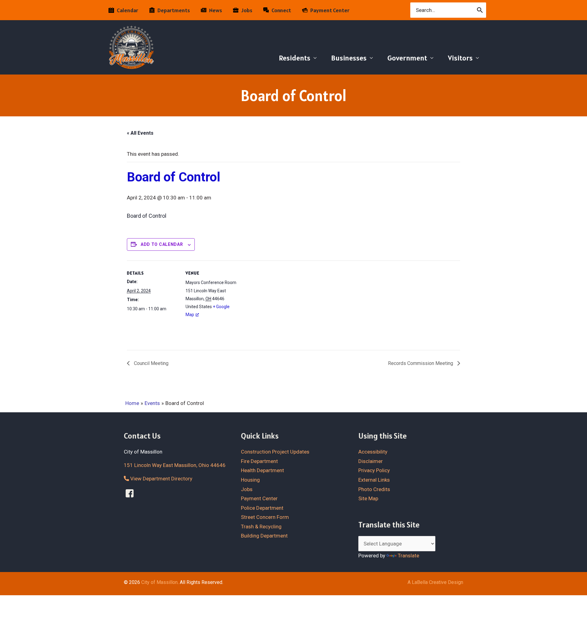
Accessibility (372, 452)
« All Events (140, 133)
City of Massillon (159, 582)
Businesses (349, 58)
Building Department (264, 536)
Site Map (368, 498)
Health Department (262, 470)
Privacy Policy (374, 470)
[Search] (480, 10)
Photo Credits (374, 489)
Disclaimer (370, 461)
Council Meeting (150, 363)
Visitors (460, 58)
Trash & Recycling (261, 526)
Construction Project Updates (275, 452)
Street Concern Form (265, 517)
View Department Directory (160, 479)
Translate (408, 555)
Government (407, 58)
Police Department (262, 508)
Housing (250, 480)
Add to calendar (162, 244)
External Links (374, 480)
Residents (294, 58)
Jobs (247, 489)
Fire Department (259, 461)
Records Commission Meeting (421, 363)
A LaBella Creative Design (435, 582)
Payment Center (259, 498)
